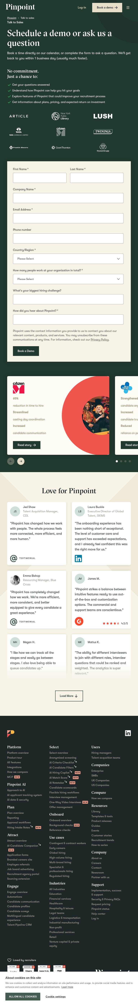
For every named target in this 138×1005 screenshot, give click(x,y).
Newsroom (97, 872)
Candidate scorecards (63, 787)
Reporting (13, 817)
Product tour (14, 757)
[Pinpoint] (20, 7)
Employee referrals (18, 864)
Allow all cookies (23, 996)
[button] (128, 7)
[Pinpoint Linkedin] (128, 733)
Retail (52, 937)
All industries (57, 889)
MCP (10, 777)
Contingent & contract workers (67, 843)
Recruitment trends (102, 840)
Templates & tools (102, 816)
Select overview (58, 752)
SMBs (94, 775)
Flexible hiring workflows (64, 792)
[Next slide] (20, 461)
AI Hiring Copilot (59, 772)
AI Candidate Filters (61, 767)
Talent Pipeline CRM (19, 924)
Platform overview (18, 752)
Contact (96, 867)
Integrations (14, 767)
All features (14, 762)
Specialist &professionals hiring (61, 869)
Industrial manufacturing (64, 922)
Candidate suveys (18, 911)
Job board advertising (20, 869)
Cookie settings (56, 996)
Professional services (62, 932)
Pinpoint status (100, 908)
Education (55, 893)
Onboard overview (60, 820)
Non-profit (55, 927)
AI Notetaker (56, 782)
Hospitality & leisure (61, 908)
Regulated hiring (59, 876)
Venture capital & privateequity (64, 943)
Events (95, 830)
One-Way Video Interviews (65, 802)
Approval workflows (19, 822)
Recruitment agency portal (23, 874)
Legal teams (56, 913)
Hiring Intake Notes (18, 827)
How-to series (99, 845)
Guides (95, 825)
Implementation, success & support (106, 892)
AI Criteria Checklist (61, 762)
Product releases (101, 821)
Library (95, 811)
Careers (96, 863)
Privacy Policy (100, 339)
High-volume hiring (60, 857)
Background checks (61, 825)
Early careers (57, 848)
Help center (98, 913)
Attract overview (17, 840)
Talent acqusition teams (105, 757)
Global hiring (57, 852)
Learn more (67, 987)
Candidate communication (23, 901)
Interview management (63, 797)
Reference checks (59, 830)
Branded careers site (19, 859)
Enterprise (97, 770)
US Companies (100, 785)
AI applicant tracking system (24, 795)
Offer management (60, 807)
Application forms (17, 855)
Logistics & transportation (64, 917)
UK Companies (100, 780)
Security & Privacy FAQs (105, 899)
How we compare (17, 772)
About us (96, 858)
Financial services (60, 898)
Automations (14, 896)
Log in (95, 918)
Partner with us (100, 877)
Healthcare (56, 903)
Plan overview (15, 812)
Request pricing (100, 904)
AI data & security (18, 799)
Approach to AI (16, 790)
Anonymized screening (62, 757)
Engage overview (17, 892)
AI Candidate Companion (22, 845)
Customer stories (101, 835)
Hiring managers (101, 752)
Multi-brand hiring (60, 862)
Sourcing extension (18, 878)
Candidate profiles (18, 906)
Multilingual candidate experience (20, 918)
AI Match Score (58, 777)
